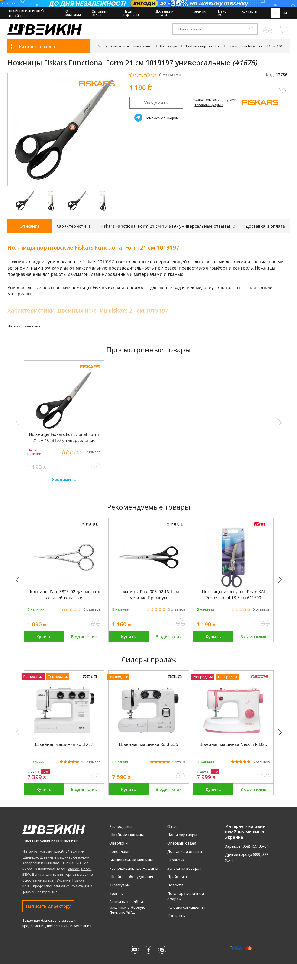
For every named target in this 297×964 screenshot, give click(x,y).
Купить (44, 636)
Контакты (249, 11)
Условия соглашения (186, 907)
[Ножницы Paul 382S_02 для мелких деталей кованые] (64, 586)
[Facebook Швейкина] (148, 950)
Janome (73, 868)
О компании (73, 13)
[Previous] (19, 580)
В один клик (84, 636)
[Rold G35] (148, 739)
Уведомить (156, 102)
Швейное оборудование (131, 876)
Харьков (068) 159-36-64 (246, 846)
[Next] (282, 580)
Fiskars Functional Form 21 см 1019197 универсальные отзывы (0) (168, 226)
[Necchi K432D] (233, 739)
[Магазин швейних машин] (44, 33)
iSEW (26, 874)
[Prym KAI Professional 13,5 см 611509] (233, 586)
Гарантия (199, 11)
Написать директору (48, 906)
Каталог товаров (37, 46)
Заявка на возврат (184, 868)
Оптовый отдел (99, 13)
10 (90, 762)
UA (285, 13)
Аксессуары (119, 885)
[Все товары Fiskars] (97, 89)
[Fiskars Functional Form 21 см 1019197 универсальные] (64, 429)
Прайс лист (221, 13)
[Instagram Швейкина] (162, 950)
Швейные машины (55, 857)
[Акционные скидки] (148, 3)
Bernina (38, 874)
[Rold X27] (64, 739)
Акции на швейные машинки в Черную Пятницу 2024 (127, 907)
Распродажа (120, 826)
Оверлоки (81, 857)
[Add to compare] (281, 89)
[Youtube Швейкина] (135, 950)
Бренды (116, 893)
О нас (172, 826)
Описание (29, 226)
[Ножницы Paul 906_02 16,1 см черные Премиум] (148, 586)
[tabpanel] (64, 129)
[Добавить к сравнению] (95, 465)
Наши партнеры (131, 13)
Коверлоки (31, 863)
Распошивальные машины (133, 868)
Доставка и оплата (164, 13)
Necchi (86, 868)
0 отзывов (170, 75)
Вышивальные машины (63, 863)
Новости (175, 885)
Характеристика (74, 226)
